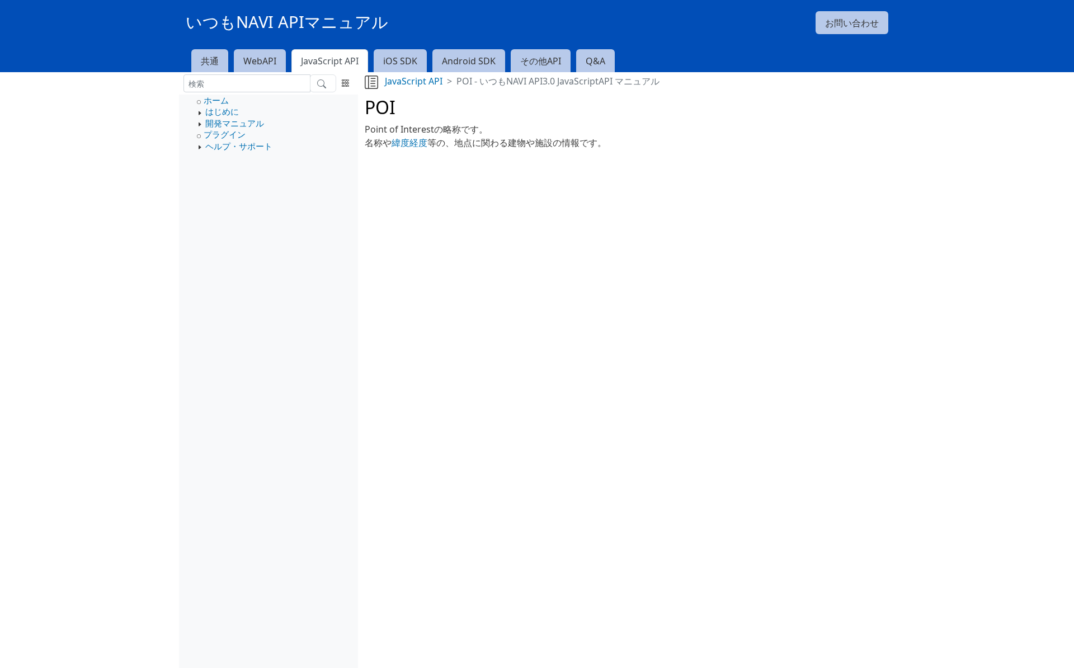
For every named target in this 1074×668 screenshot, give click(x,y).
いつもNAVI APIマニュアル (287, 22)
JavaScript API (330, 61)
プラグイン (225, 134)
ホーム (216, 100)
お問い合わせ (852, 23)
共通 (210, 61)
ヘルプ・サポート (238, 146)
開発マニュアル (234, 123)
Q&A (595, 61)
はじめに (222, 111)
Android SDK (469, 61)
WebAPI (259, 61)
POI (380, 107)
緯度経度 (409, 143)
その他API (540, 61)
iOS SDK (400, 61)
